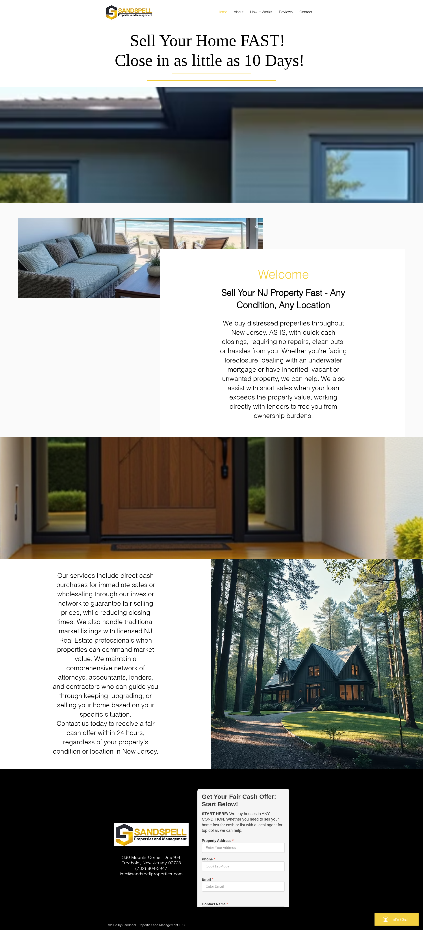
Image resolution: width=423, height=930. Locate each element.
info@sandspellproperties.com (151, 873)
